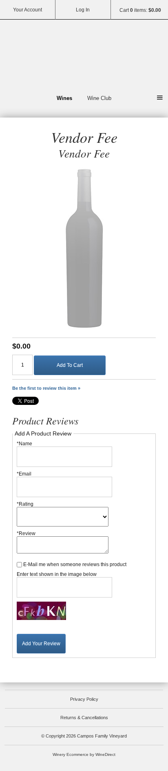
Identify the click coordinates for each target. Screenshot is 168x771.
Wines (64, 98)
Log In (83, 10)
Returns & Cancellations (84, 717)
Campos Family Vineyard (84, 55)
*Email (24, 474)
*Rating (25, 504)
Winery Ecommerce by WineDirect (84, 754)
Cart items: (140, 10)
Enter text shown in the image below (57, 574)
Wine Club (99, 98)
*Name (24, 444)
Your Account (27, 10)
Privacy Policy (84, 699)
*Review (26, 533)
